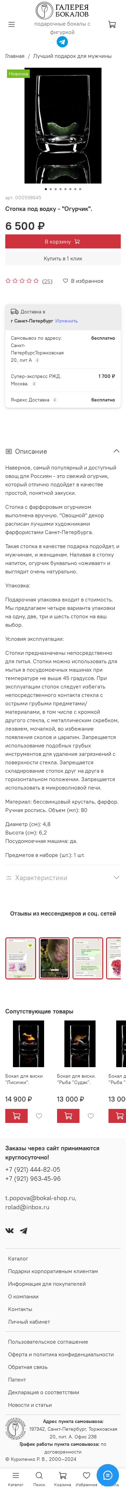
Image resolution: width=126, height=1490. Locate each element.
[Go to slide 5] (65, 189)
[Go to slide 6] (70, 189)
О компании (23, 1296)
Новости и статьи (30, 1404)
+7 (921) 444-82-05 (32, 1169)
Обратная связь (28, 1366)
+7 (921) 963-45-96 (33, 1179)
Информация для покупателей (47, 1283)
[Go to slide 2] (51, 189)
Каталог (18, 1258)
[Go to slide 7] (75, 189)
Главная (14, 55)
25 (47, 281)
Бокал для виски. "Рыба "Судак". (76, 1079)
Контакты (20, 1308)
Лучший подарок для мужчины (72, 55)
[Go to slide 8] (80, 189)
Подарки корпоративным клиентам (53, 1271)
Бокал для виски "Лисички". (24, 1079)
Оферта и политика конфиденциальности (61, 1354)
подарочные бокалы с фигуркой (62, 27)
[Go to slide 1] (46, 189)
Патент (17, 1379)
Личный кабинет (29, 1321)
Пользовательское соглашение (48, 1341)
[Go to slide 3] (56, 189)
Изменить (66, 321)
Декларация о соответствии (43, 1392)
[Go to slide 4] (60, 189)
